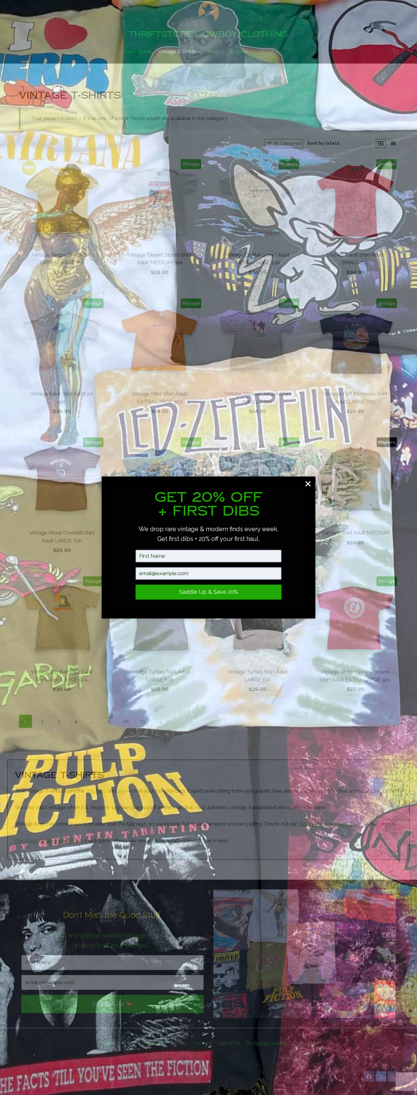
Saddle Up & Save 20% (208, 592)
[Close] (308, 484)
